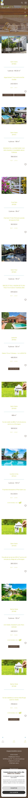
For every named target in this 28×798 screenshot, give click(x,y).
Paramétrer (13, 788)
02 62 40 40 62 (14, 754)
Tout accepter (14, 792)
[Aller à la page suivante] (25, 737)
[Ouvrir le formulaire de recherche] (22, 3)
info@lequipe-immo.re (14, 756)
